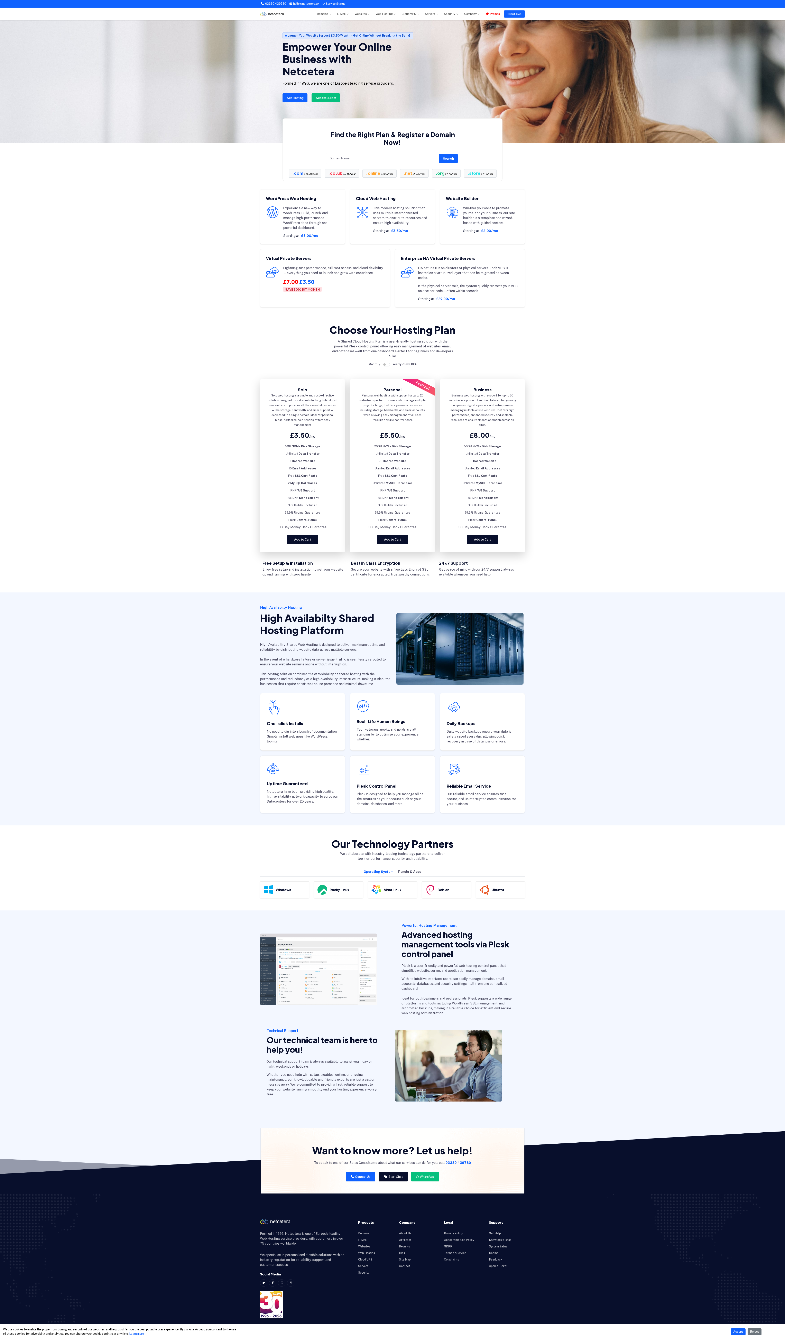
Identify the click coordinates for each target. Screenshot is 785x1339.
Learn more (136, 1333)
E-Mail (341, 14)
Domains (322, 14)
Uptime (493, 1253)
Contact (404, 1266)
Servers (430, 14)
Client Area (514, 14)
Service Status (335, 3)
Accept (738, 1331)
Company (470, 14)
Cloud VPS (409, 14)
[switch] (386, 364)
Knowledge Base (500, 1240)
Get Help (495, 1233)
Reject (754, 1331)
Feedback (495, 1259)
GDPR (448, 1246)
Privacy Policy (453, 1233)
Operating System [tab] (378, 872)
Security (449, 14)
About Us (405, 1233)
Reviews (404, 1246)
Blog (402, 1253)
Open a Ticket (498, 1266)
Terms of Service (455, 1253)
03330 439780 (275, 3)
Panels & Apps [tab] (410, 872)
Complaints (451, 1259)
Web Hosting (384, 14)
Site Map (405, 1259)
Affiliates (405, 1240)
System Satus (498, 1246)
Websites (361, 14)
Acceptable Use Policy (459, 1240)
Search (448, 158)
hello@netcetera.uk (306, 3)
